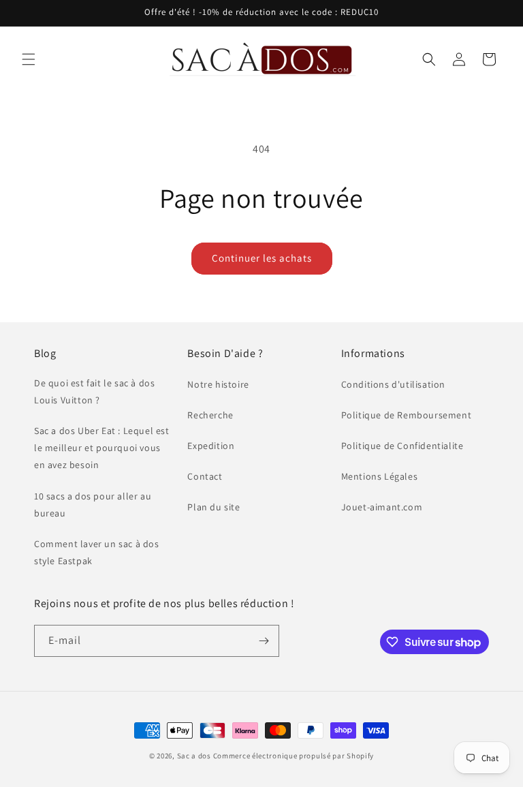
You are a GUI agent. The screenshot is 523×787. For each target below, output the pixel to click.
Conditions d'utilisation (393, 384)
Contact (204, 476)
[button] (29, 59)
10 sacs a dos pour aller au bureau (92, 504)
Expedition (210, 445)
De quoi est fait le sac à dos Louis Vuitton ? (94, 391)
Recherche (210, 415)
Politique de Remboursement (406, 415)
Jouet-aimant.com (382, 507)
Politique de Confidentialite (402, 445)
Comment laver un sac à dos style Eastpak (96, 552)
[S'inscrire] (264, 641)
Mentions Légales (379, 476)
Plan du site (213, 507)
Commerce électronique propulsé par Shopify (293, 755)
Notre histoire (218, 384)
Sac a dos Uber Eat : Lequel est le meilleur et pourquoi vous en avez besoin (102, 448)
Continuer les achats (262, 257)
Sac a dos (194, 755)
